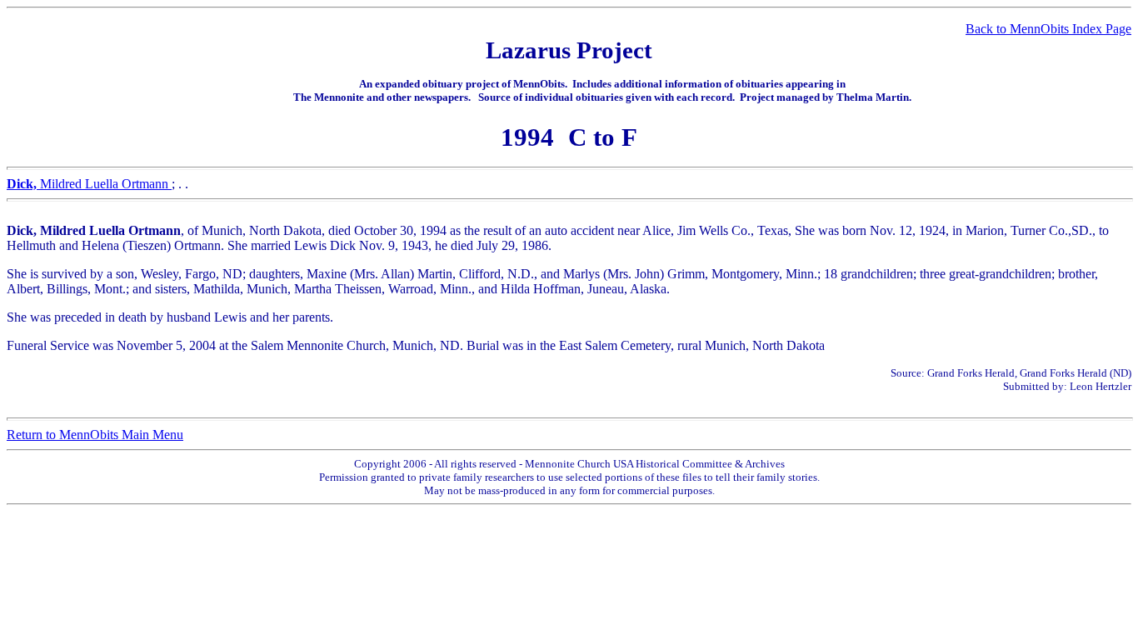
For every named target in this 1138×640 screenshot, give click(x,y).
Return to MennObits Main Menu (95, 435)
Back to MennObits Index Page (1048, 29)
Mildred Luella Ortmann (106, 184)
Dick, (23, 184)
